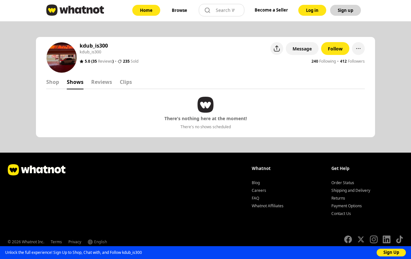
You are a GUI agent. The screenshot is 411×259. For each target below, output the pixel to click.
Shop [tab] (52, 81)
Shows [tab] (75, 81)
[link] (146, 10)
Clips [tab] (126, 81)
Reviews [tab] (101, 81)
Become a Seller (271, 10)
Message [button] (302, 49)
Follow (335, 49)
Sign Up (391, 252)
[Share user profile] (276, 48)
